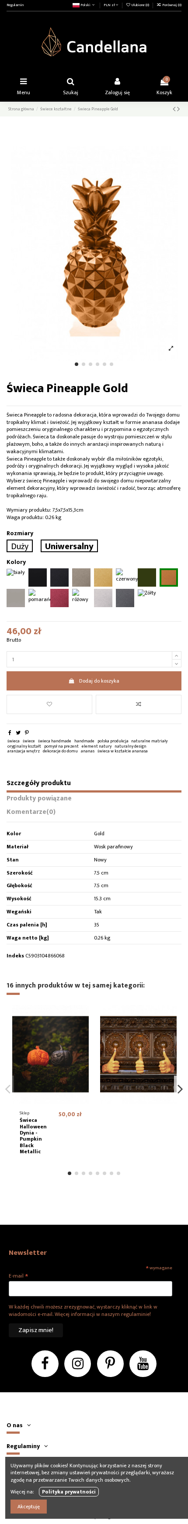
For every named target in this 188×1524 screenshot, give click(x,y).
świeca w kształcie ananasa (122, 751)
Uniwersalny (69, 546)
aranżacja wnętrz (23, 751)
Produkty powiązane (39, 799)
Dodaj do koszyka (99, 681)
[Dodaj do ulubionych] (49, 704)
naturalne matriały (149, 741)
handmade (84, 741)
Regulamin (15, 5)
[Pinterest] (27, 732)
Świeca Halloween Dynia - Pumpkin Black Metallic (33, 1136)
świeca (13, 741)
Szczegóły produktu (39, 784)
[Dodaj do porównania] (138, 704)
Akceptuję (28, 1506)
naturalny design (130, 746)
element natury (96, 746)
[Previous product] (175, 109)
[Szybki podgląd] (83, 1045)
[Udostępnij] (9, 732)
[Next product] (178, 109)
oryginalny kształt (24, 746)
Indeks (15, 956)
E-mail (18, 1276)
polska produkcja (113, 741)
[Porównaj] (83, 1031)
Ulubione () (140, 5)
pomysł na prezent (61, 746)
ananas (87, 751)
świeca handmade (54, 741)
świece (29, 741)
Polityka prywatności (69, 1491)
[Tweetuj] (18, 732)
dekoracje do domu (60, 751)
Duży (19, 546)
